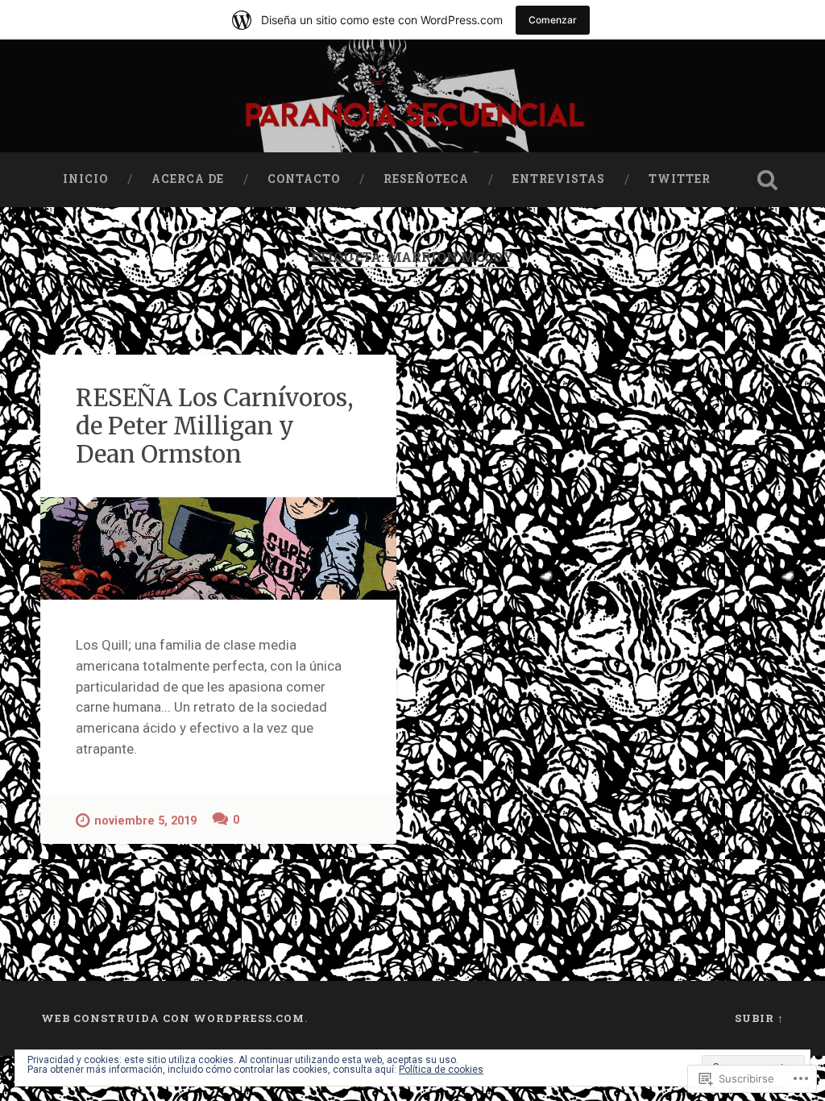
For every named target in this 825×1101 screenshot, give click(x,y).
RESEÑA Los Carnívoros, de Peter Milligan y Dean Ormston (215, 426)
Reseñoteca (426, 179)
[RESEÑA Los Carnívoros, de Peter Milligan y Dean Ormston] (218, 548)
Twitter (680, 179)
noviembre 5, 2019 (145, 821)
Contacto (303, 179)
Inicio (85, 179)
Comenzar (553, 20)
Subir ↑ (759, 1018)
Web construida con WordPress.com (173, 1018)
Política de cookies (441, 1069)
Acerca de (187, 179)
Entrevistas (558, 179)
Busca (768, 179)
